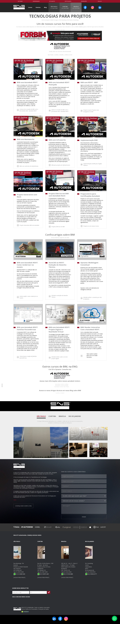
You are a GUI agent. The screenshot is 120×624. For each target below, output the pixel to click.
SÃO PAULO (54, 7)
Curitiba (52, 416)
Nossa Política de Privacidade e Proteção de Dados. (35, 609)
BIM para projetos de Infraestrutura (61, 165)
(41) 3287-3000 (44, 572)
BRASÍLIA (76, 7)
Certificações (68, 1)
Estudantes (52, 1)
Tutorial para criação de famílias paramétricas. (28, 357)
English (100, 1)
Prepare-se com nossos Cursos (91, 226)
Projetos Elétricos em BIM (58, 226)
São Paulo (41, 416)
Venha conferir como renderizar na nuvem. (29, 297)
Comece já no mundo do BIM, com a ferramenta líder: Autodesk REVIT (29, 110)
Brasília (62, 416)
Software (20, 1)
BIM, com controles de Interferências (29, 166)
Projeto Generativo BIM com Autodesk (29, 225)
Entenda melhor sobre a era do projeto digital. (60, 357)
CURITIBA (65, 7)
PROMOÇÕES (84, 1)
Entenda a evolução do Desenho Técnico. (60, 296)
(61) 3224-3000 (67, 572)
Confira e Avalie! (60, 393)
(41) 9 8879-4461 (44, 574)
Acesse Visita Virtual (19, 577)
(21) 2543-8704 (91, 572)
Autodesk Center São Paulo (61, 386)
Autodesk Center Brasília (61, 385)
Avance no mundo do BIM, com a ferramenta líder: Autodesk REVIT (60, 110)
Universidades (36, 1)
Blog (45, 7)
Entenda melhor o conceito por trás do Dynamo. (92, 298)
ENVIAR (84, 517)
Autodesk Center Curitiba (61, 384)
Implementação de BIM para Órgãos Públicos (92, 164)
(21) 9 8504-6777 (92, 574)
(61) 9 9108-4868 (68, 574)
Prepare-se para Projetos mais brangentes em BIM (91, 110)
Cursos (30, 7)
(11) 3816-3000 (20, 572)
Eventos (38, 7)
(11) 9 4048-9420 (20, 574)
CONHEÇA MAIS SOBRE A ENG (23, 506)
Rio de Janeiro (75, 416)
